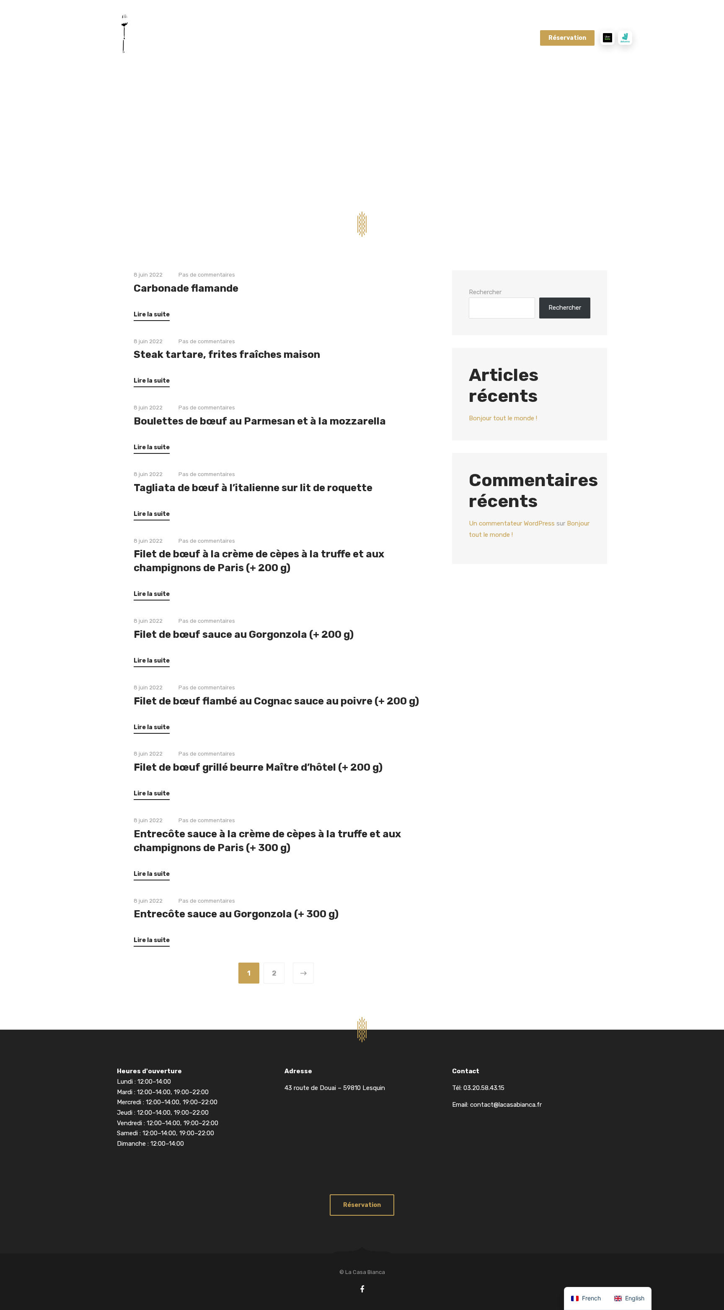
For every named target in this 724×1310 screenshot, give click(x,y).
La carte (279, 37)
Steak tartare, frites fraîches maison (227, 354)
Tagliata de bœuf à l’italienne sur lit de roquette (253, 488)
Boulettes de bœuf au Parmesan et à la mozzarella (260, 421)
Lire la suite (152, 314)
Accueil (240, 37)
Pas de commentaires (206, 275)
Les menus (322, 37)
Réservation (567, 37)
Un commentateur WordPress (512, 524)
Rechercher (485, 292)
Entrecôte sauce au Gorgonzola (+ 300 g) (236, 914)
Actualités (481, 37)
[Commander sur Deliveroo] (625, 38)
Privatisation (431, 37)
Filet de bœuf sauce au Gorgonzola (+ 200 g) (244, 634)
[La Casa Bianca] (148, 37)
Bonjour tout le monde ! (503, 418)
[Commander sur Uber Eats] (607, 38)
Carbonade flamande (186, 288)
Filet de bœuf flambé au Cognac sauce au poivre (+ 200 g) (276, 701)
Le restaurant (374, 37)
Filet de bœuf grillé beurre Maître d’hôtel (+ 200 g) (258, 767)
